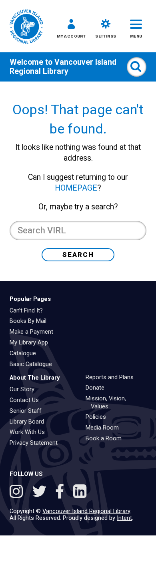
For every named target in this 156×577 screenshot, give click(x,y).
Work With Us (30, 432)
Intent (124, 517)
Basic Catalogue (33, 364)
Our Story (25, 389)
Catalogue (25, 353)
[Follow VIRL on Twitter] (41, 492)
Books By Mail (31, 320)
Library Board (29, 421)
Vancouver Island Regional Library (63, 67)
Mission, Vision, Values (108, 402)
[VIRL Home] (26, 27)
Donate (98, 387)
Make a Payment (34, 331)
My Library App (31, 342)
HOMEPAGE (76, 188)
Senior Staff (28, 410)
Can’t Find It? (29, 310)
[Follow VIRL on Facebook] (61, 492)
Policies (98, 416)
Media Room (105, 427)
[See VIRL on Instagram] (18, 492)
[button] (71, 30)
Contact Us (27, 400)
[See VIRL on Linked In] (79, 492)
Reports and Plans (112, 377)
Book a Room (106, 438)
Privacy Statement (36, 442)
